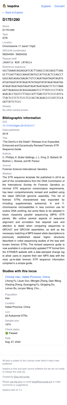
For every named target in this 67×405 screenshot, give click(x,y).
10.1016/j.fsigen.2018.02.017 (18, 125)
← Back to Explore (12, 12)
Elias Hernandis (21, 376)
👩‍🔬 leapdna (10, 6)
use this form (16, 381)
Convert (60, 6)
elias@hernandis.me (42, 381)
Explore (46, 6)
